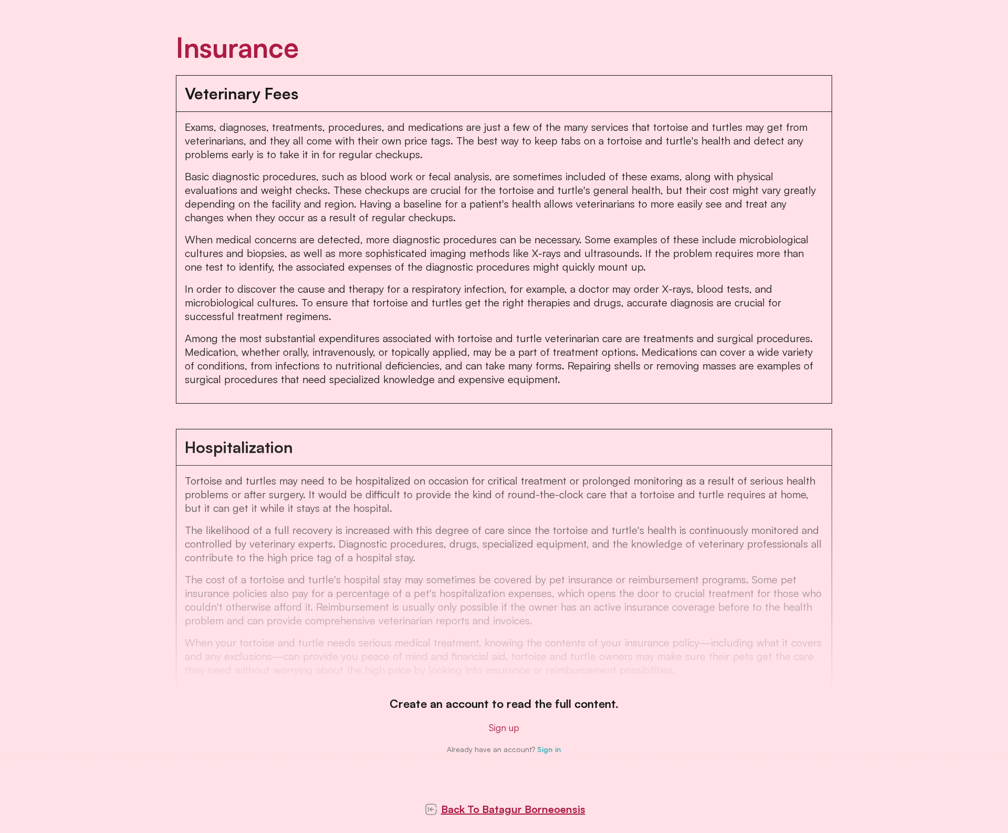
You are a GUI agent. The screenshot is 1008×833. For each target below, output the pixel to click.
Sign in (549, 749)
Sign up (504, 727)
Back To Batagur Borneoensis (513, 809)
